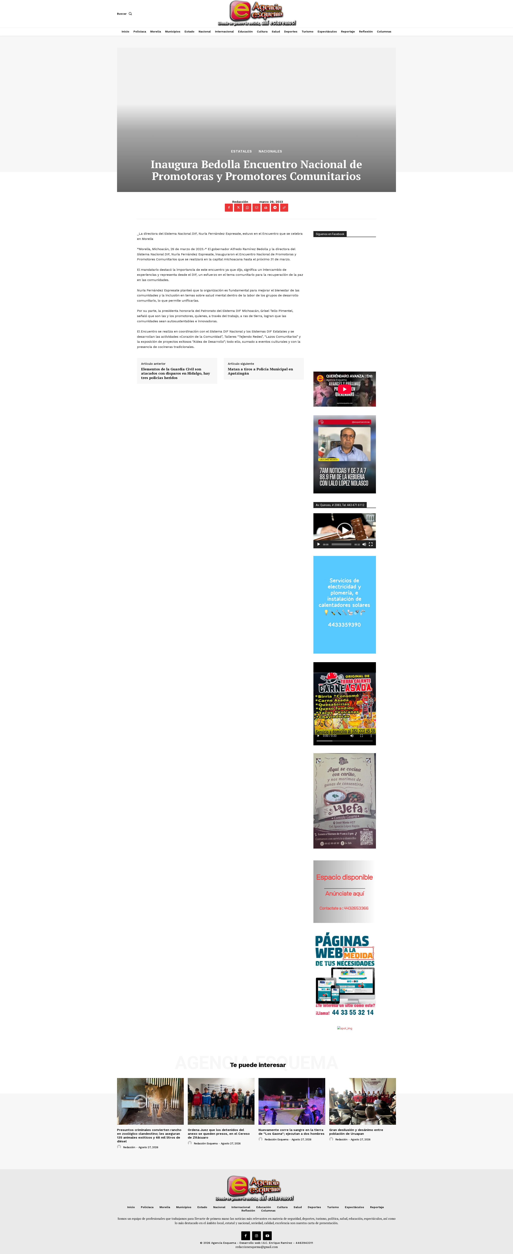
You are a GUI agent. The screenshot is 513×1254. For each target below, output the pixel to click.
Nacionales (270, 151)
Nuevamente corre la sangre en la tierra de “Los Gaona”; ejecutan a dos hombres (291, 1132)
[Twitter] (238, 208)
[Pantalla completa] (371, 544)
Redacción (240, 202)
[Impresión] (266, 208)
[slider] (341, 544)
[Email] (256, 208)
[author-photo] (119, 1147)
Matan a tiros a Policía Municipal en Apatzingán (260, 371)
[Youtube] (267, 1235)
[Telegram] (275, 208)
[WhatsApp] (247, 208)
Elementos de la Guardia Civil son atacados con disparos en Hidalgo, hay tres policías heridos (175, 373)
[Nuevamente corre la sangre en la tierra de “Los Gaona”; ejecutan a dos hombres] (292, 1101)
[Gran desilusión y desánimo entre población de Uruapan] (362, 1101)
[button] (125, 13)
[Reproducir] (319, 544)
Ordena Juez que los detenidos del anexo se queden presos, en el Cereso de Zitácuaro (219, 1133)
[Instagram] (256, 1235)
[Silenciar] (364, 544)
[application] (344, 530)
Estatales (241, 151)
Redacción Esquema (206, 1143)
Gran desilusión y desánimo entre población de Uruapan (356, 1132)
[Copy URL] (284, 208)
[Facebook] (229, 208)
